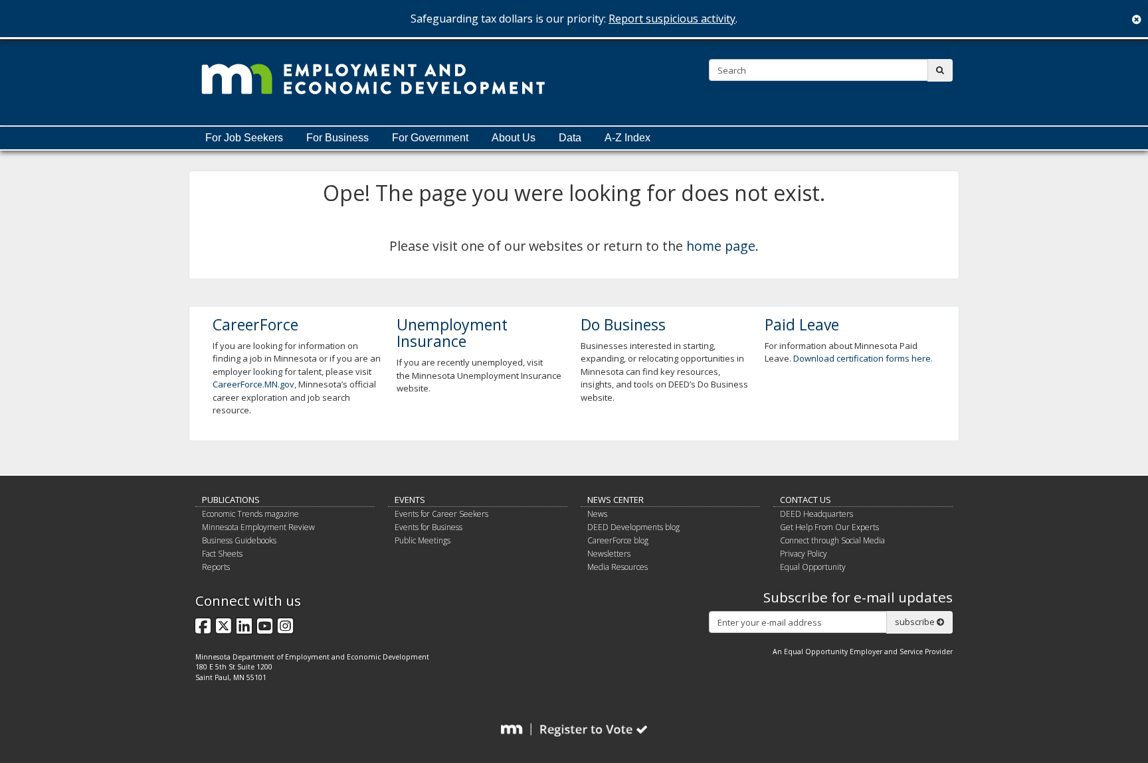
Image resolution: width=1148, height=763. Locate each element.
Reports (216, 567)
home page (720, 246)
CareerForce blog (617, 540)
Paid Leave (802, 324)
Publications (231, 500)
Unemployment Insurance (452, 333)
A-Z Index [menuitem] (627, 137)
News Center (615, 500)
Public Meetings (422, 540)
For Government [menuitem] (430, 137)
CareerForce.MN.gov (253, 384)
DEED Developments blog (633, 527)
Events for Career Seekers (441, 514)
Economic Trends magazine (250, 514)
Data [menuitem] (570, 137)
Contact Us (805, 500)
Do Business (623, 324)
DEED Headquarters (816, 514)
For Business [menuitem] (337, 137)
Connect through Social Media (832, 540)
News (597, 514)
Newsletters (608, 553)
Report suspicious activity (672, 18)
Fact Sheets (222, 553)
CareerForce (255, 324)
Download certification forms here (862, 358)
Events (410, 500)
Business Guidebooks (239, 540)
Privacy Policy (803, 553)
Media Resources (617, 567)
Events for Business (428, 527)
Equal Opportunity (813, 567)
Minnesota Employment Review (258, 527)
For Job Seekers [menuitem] (244, 137)
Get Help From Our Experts (829, 527)
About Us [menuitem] (513, 137)
